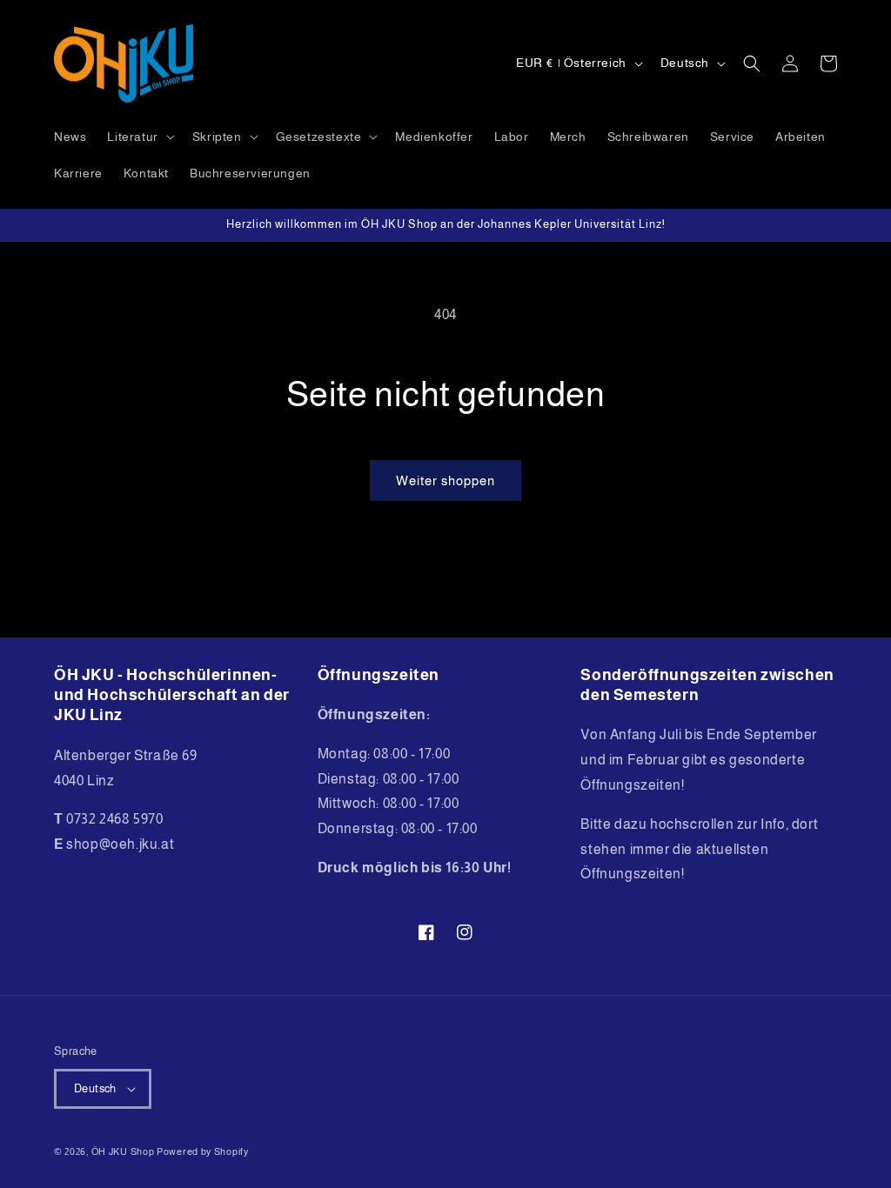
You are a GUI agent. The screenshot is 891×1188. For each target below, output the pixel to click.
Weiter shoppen (445, 480)
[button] (139, 136)
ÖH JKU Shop (123, 1151)
